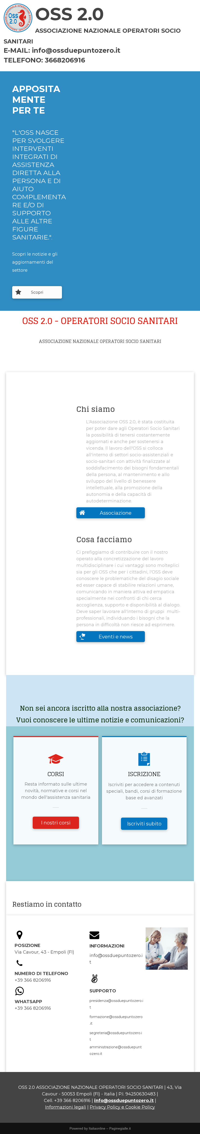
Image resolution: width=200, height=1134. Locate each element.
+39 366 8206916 (72, 1100)
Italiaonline (97, 1128)
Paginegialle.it (120, 1128)
